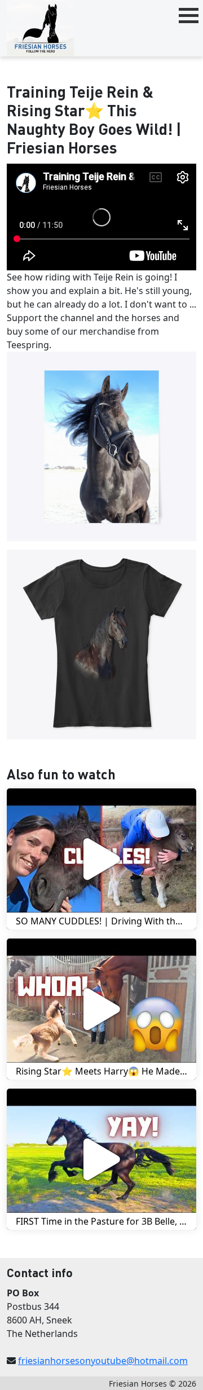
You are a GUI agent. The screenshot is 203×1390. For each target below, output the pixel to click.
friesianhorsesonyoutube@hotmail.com (103, 1360)
